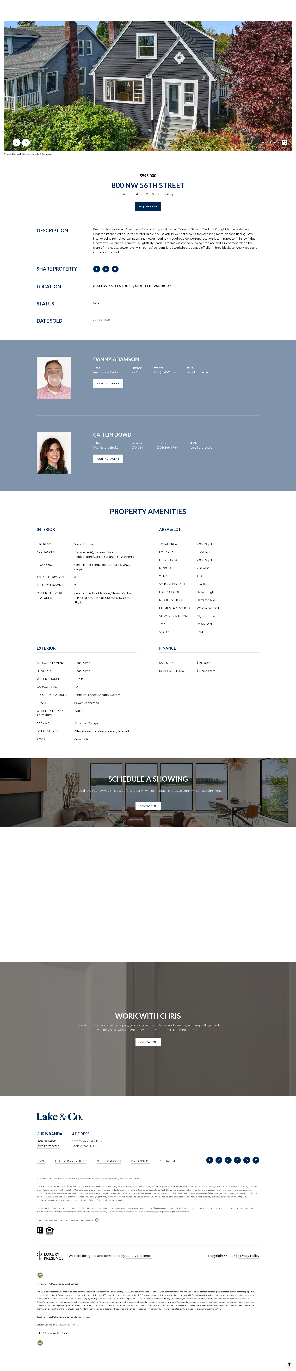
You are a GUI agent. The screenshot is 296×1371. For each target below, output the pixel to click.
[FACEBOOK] (209, 1160)
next (26, 142)
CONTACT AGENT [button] (108, 383)
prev (17, 142)
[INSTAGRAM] (218, 1160)
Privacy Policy (248, 1256)
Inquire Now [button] (148, 206)
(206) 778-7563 (164, 372)
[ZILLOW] (255, 1160)
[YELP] (237, 1160)
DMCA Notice (140, 1161)
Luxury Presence (139, 1256)
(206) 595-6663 (47, 1141)
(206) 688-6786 (167, 447)
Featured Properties (71, 1161)
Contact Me (168, 1161)
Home (41, 1161)
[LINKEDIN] (228, 1160)
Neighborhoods (109, 1161)
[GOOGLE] (246, 1160)
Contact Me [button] (148, 806)
